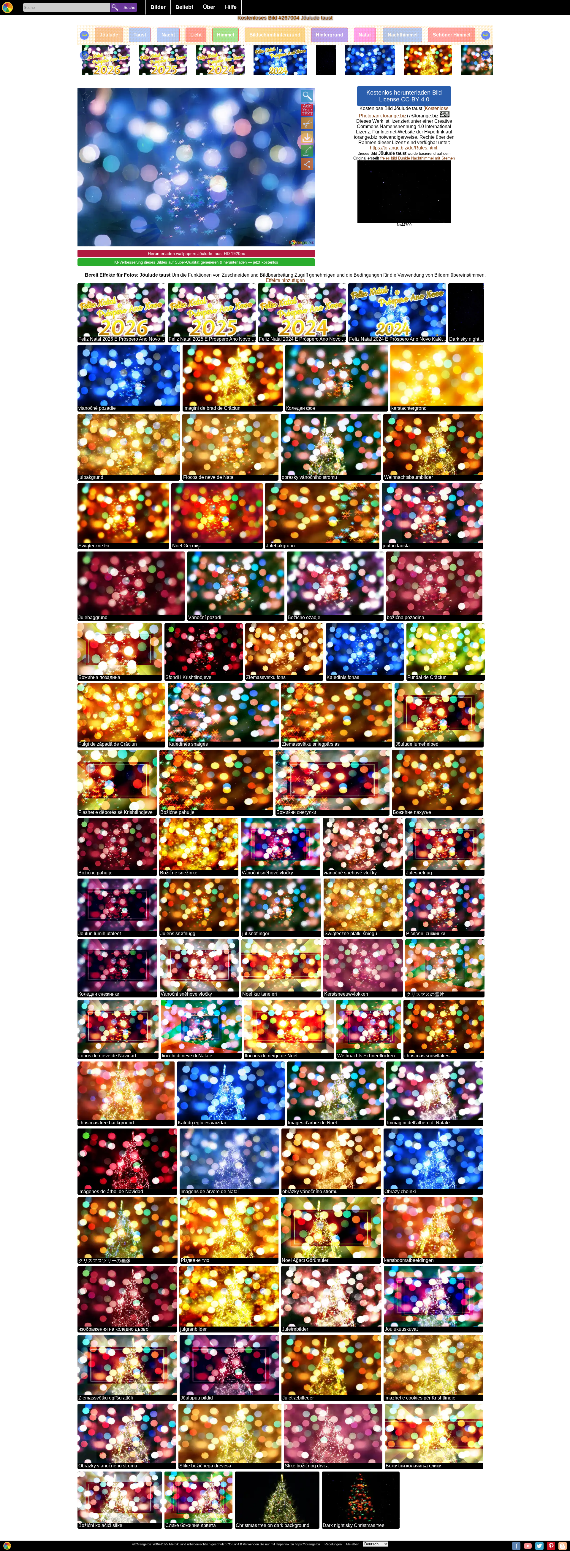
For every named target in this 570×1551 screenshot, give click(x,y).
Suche (129, 7)
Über (209, 7)
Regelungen (333, 1544)
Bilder (158, 7)
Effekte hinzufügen (285, 280)
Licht (196, 34)
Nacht (168, 34)
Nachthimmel (402, 34)
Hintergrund (329, 34)
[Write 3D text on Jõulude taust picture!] (307, 110)
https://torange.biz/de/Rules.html (403, 147)
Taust (140, 34)
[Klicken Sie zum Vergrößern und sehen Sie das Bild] (307, 96)
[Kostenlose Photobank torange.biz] (7, 7)
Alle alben (352, 1544)
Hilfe (231, 7)
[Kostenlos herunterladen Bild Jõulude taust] (307, 137)
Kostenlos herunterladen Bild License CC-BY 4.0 (404, 96)
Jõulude (109, 34)
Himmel (225, 34)
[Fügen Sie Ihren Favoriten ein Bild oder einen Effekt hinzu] (85, 96)
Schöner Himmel (451, 34)
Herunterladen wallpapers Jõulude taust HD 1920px (196, 253)
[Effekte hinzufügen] (307, 151)
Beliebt (184, 7)
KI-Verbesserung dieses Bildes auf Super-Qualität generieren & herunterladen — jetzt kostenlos (196, 262)
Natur (365, 34)
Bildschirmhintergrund (274, 34)
